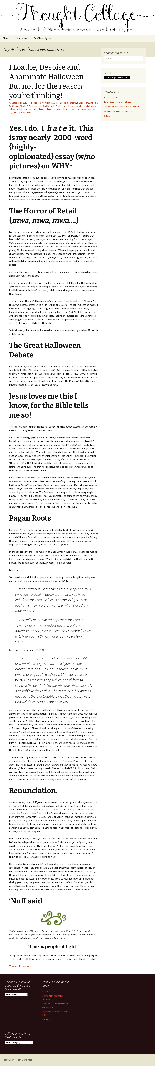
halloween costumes (28, 109)
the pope (17, 112)
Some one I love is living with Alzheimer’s (122, 106)
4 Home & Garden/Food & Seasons (60, 102)
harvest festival (54, 109)
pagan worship (85, 109)
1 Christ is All (38, 102)
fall (93, 106)
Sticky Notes (21, 38)
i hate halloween (70, 109)
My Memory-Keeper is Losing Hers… (120, 111)
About (6, 38)
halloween (13, 109)
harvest (42, 109)
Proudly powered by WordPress (17, 1059)
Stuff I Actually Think (52, 106)
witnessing (28, 112)
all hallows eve (72, 106)
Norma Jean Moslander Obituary (118, 102)
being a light (85, 106)
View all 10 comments (21, 966)
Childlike (107, 116)
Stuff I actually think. (43, 38)
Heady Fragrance (111, 97)
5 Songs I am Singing (86, 102)
